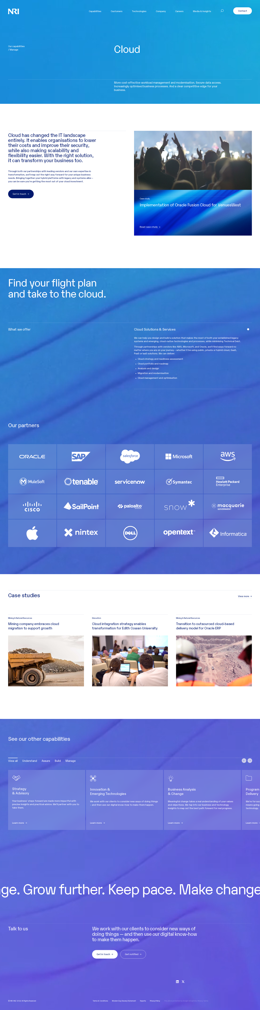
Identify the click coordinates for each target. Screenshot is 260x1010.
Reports (143, 1001)
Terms (205, 1001)
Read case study (149, 226)
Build (58, 760)
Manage (70, 760)
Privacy (200, 1001)
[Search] (222, 11)
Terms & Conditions (100, 1001)
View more (243, 596)
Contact (242, 10)
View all (13, 760)
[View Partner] (32, 456)
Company (161, 11)
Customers (116, 11)
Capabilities (95, 11)
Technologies (139, 11)
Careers (179, 11)
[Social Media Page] (177, 981)
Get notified (131, 954)
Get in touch (19, 193)
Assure (46, 760)
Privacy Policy (155, 1001)
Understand (29, 760)
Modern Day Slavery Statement (124, 1001)
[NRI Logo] (13, 11)
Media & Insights (202, 11)
